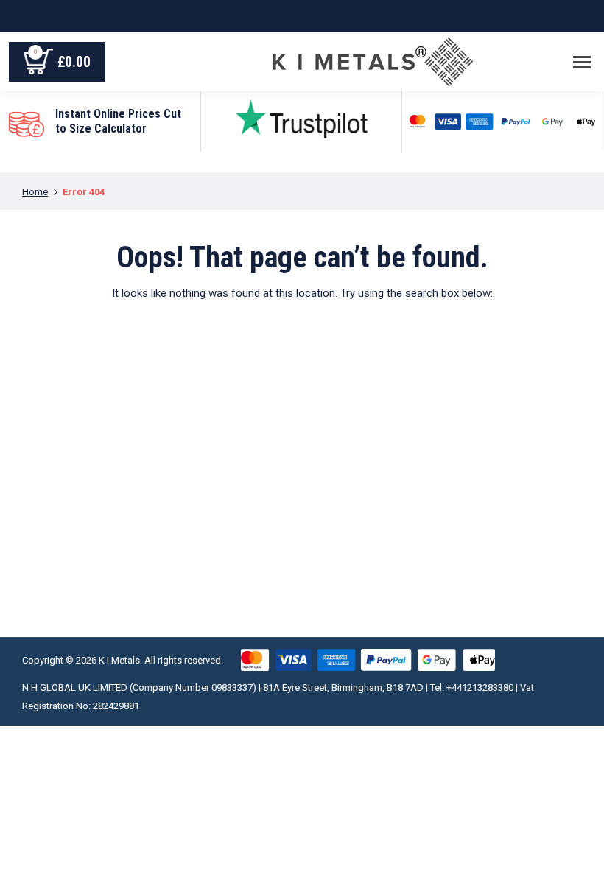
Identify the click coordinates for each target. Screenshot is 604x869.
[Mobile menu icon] (582, 62)
